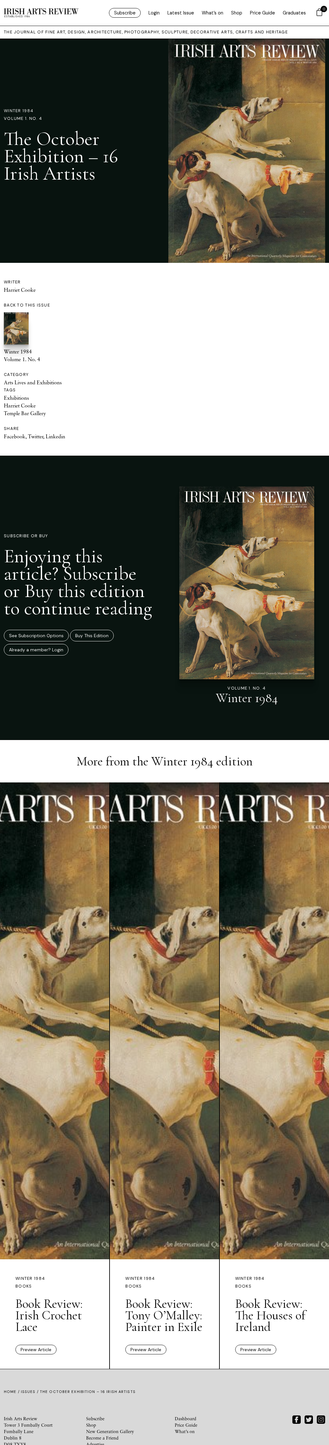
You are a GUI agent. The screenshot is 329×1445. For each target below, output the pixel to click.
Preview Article (36, 1349)
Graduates (294, 13)
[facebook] (296, 1419)
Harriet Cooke (20, 290)
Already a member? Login (36, 650)
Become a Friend (102, 1438)
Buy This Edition (92, 635)
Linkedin (55, 436)
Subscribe (125, 13)
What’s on (212, 13)
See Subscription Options (36, 635)
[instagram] (321, 1419)
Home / (12, 1391)
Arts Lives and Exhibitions (33, 382)
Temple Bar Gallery (25, 413)
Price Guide (262, 13)
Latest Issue (180, 13)
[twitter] (309, 1419)
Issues (28, 1391)
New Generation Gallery (110, 1431)
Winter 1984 (18, 110)
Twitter (35, 436)
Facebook (14, 436)
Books (23, 1286)
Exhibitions (16, 398)
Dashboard (185, 1418)
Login (154, 13)
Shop (236, 13)
